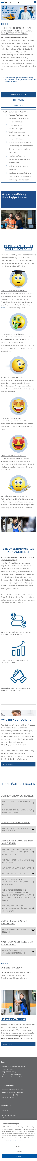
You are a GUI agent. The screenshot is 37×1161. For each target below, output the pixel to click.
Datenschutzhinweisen (16, 1140)
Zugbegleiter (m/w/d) (7, 1069)
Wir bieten (18, 105)
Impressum (4, 1113)
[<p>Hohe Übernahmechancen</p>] (18, 287)
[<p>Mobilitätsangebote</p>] (18, 374)
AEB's (3, 1118)
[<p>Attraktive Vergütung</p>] (18, 330)
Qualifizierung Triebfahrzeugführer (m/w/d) (13, 1067)
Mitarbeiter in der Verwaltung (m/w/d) (11, 1077)
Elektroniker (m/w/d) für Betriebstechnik (12, 1092)
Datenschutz (5, 1110)
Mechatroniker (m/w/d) (7, 1097)
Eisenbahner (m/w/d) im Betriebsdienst (12, 1090)
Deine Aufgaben (18, 94)
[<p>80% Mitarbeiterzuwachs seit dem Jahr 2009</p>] (18, 657)
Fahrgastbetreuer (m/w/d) (8, 1072)
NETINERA (5, 307)
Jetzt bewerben (7, 764)
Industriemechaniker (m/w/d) (9, 1095)
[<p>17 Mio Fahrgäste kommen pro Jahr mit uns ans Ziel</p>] (18, 629)
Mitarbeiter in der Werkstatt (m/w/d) (11, 1074)
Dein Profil (18, 100)
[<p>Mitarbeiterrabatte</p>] (18, 414)
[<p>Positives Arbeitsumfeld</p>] (18, 452)
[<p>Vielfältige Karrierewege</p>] (18, 493)
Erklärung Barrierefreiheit (8, 1115)
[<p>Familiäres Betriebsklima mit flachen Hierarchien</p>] (18, 685)
